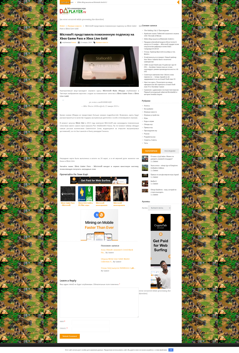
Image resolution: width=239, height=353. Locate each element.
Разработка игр (149, 137)
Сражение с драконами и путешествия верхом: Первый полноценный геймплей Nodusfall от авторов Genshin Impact (161, 92)
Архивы (145, 208)
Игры (146, 118)
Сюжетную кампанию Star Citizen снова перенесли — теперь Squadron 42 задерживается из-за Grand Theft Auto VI (159, 77)
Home (62, 26)
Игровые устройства (151, 115)
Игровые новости (75, 26)
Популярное (151, 151)
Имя (62, 321)
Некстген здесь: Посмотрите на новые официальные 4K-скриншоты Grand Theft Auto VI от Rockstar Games (159, 84)
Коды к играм (149, 121)
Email (63, 328)
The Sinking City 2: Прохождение (156, 30)
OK (171, 350)
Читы (146, 143)
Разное (146, 134)
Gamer (73, 42)
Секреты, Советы (150, 140)
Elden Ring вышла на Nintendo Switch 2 (77, 2)
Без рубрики (148, 109)
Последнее (169, 151)
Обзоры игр (148, 124)
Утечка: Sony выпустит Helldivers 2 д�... (118, 268)
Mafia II (154, 181)
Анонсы (147, 106)
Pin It (48, 39)
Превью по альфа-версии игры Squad (165, 175)
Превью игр (148, 127)
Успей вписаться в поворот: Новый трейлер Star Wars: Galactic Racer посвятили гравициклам (160, 59)
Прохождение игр (150, 131)
